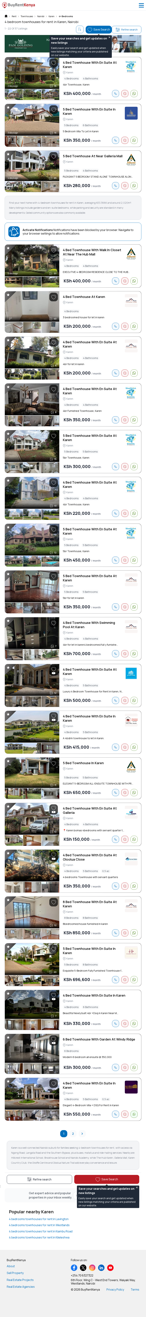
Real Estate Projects (20, 1279)
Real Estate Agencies (21, 1286)
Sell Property (15, 1273)
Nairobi (40, 16)
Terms (135, 1289)
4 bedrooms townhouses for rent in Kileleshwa (39, 1237)
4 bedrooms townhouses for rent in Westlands (39, 1225)
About (11, 1266)
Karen (51, 16)
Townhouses (27, 16)
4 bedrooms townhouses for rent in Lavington (39, 1219)
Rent (14, 16)
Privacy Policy (115, 1289)
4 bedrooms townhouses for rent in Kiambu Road (40, 1231)
